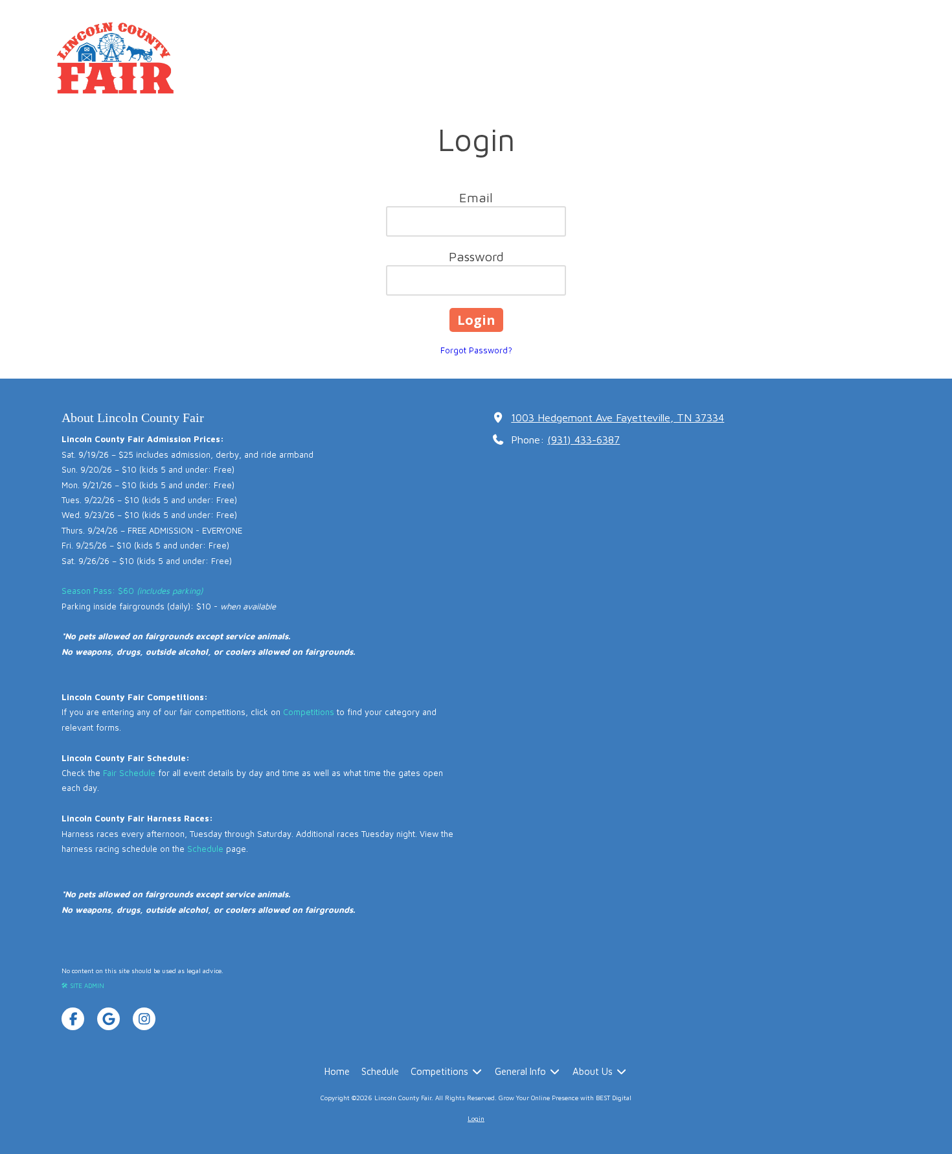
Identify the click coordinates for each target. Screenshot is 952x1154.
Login (476, 1118)
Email (476, 197)
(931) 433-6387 (583, 439)
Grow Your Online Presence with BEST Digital (565, 1097)
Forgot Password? (476, 350)
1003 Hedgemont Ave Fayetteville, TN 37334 (617, 417)
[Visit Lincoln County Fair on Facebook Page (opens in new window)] (73, 1018)
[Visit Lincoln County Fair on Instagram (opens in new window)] (144, 1018)
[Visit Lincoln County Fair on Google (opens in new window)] (108, 1018)
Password (476, 256)
